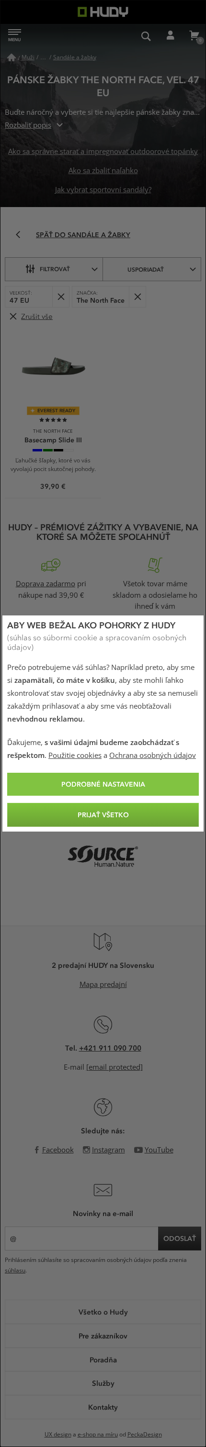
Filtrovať (55, 268)
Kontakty (103, 1407)
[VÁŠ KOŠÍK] (194, 36)
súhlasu (15, 1270)
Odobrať (60, 296)
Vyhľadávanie (146, 36)
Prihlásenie (170, 36)
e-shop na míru (98, 1434)
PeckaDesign (144, 1434)
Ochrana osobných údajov (152, 755)
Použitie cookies (75, 755)
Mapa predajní (103, 984)
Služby (103, 1383)
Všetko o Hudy (103, 1311)
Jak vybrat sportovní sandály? (103, 190)
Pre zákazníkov (103, 1335)
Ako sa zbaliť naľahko (103, 170)
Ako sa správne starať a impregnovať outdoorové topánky (103, 151)
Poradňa (103, 1359)
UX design (58, 1434)
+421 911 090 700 (110, 1047)
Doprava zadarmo (45, 584)
